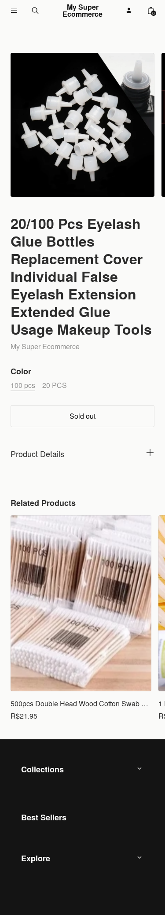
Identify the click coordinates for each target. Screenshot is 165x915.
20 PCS (54, 385)
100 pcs (23, 385)
